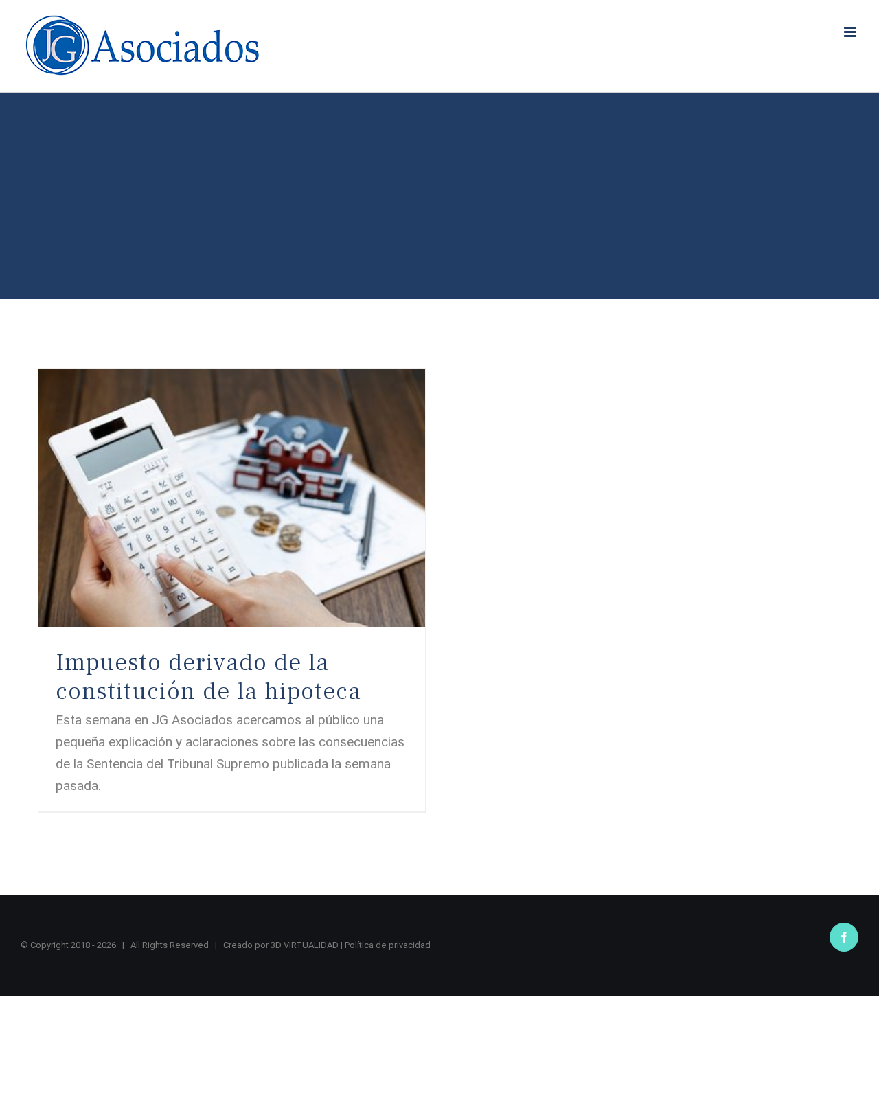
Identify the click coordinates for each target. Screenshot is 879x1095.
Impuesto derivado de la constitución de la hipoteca (208, 677)
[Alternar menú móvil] (851, 32)
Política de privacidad (388, 945)
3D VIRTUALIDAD (305, 945)
